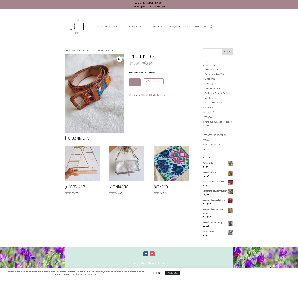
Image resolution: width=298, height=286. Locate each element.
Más (197, 26)
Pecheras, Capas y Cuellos (217, 93)
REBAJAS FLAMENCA (179, 26)
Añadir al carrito (153, 81)
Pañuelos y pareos (214, 88)
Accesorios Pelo (212, 69)
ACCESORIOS (156, 26)
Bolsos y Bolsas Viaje (215, 74)
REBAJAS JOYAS (136, 26)
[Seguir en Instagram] (152, 253)
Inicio (67, 50)
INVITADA (207, 117)
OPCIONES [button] (157, 273)
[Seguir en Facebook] (145, 253)
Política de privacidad (84, 274)
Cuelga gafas (211, 83)
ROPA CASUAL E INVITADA (110, 26)
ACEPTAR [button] (172, 273)
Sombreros (210, 98)
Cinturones (90, 50)
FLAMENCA (208, 107)
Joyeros (206, 130)
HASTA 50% (208, 112)
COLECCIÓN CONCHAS (213, 102)
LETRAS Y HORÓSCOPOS (214, 135)
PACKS (206, 140)
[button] (119, 59)
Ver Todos (208, 149)
